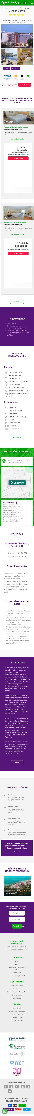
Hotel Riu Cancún (17, 995)
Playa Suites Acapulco (17, 1020)
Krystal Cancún (17, 998)
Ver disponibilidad (18, 158)
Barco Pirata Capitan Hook (17, 976)
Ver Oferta (24, 85)
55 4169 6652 (25, 154)
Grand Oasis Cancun (17, 986)
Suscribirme (17, 926)
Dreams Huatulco (17, 1008)
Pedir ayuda (17, 852)
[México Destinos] (10, 2)
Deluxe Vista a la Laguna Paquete (15, 222)
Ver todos (16, 437)
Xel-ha (17, 964)
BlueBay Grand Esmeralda (17, 1011)
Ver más (16, 762)
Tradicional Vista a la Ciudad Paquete (16, 127)
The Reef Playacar (17, 1017)
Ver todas (16, 301)
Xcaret (17, 961)
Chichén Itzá (17, 973)
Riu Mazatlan (17, 989)
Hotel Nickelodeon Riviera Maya (17, 992)
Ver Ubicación (21, 22)
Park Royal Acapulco (17, 1014)
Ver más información (17, 139)
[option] (18, 168)
